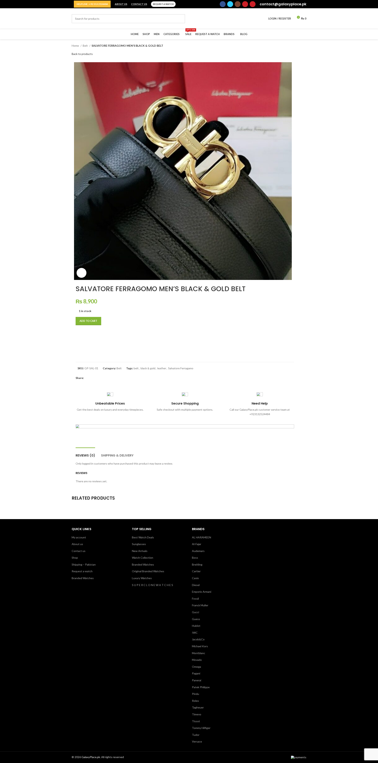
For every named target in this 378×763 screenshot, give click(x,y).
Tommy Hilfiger (201, 728)
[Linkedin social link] (100, 378)
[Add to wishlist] (80, 336)
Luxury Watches (142, 578)
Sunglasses (139, 544)
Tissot (196, 721)
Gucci (195, 612)
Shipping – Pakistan (84, 564)
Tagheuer (198, 707)
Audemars (198, 551)
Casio (195, 578)
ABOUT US (121, 4)
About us (77, 544)
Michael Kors (200, 646)
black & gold (148, 368)
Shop (75, 557)
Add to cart (88, 320)
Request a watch (82, 571)
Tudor (195, 734)
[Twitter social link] (230, 4)
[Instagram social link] (238, 4)
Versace (197, 741)
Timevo (196, 714)
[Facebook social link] (223, 4)
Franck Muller (200, 605)
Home (76, 45)
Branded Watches (83, 578)
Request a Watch (163, 4)
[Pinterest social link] (253, 4)
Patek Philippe (201, 687)
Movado (197, 659)
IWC (195, 632)
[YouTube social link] (245, 4)
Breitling (197, 564)
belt (136, 368)
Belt (85, 45)
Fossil (195, 598)
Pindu (195, 693)
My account (79, 537)
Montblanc (198, 653)
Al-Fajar (196, 544)
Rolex (195, 700)
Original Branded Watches (148, 571)
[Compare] (80, 350)
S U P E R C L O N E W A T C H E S (152, 585)
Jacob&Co (198, 639)
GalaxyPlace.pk (91, 757)
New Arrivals (139, 551)
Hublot (196, 625)
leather (161, 368)
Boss (195, 557)
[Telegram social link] (105, 378)
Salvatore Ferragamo (180, 368)
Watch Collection (142, 557)
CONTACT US (139, 4)
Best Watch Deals (143, 537)
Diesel (196, 585)
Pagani (196, 673)
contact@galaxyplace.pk (283, 4)
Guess (196, 619)
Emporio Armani (201, 591)
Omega (196, 666)
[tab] (85, 453)
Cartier (196, 571)
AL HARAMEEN (201, 537)
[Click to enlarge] (81, 273)
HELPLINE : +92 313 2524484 (92, 4)
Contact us (78, 551)
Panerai (196, 680)
